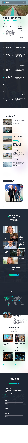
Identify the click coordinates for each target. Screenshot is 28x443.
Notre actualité (6, 403)
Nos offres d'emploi (7, 417)
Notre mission (6, 404)
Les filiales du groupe (7, 400)
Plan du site (4, 423)
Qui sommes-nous (7, 397)
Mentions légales (5, 422)
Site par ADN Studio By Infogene (20, 423)
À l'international (6, 411)
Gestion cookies (12, 423)
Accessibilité (7, 423)
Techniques (6, 408)
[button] (23, 2)
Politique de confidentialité (11, 422)
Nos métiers (6, 416)
